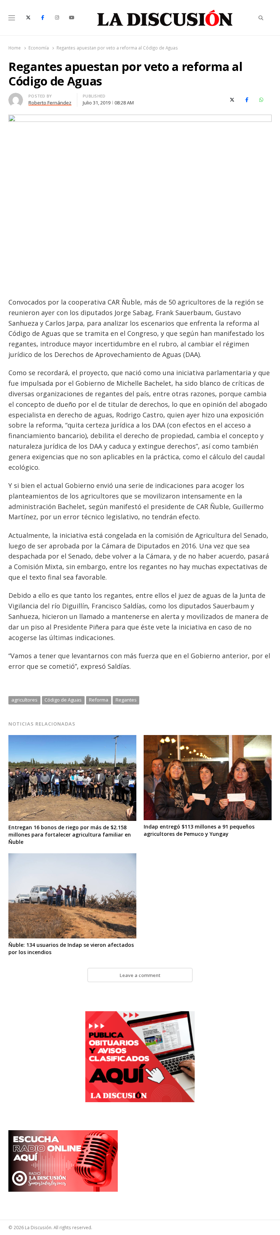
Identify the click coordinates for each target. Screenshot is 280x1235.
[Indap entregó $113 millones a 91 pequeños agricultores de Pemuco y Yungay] (208, 739)
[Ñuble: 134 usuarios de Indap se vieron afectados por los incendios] (72, 857)
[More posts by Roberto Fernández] (15, 97)
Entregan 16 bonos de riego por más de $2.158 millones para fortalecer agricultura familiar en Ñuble (69, 834)
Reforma (98, 699)
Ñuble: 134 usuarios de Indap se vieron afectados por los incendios (71, 948)
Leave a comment (140, 975)
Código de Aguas (63, 699)
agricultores (24, 699)
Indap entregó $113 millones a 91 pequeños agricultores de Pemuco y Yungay (199, 830)
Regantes (126, 699)
